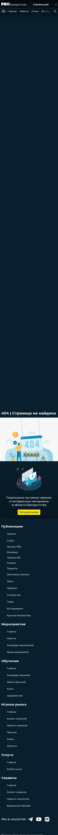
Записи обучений (16, 682)
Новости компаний (17, 725)
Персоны (12, 732)
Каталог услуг (14, 769)
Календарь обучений (18, 675)
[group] (12, 11)
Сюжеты (11, 562)
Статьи (10, 540)
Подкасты (12, 568)
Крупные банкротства (18, 615)
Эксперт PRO (14, 546)
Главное (11, 631)
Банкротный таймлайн (19, 805)
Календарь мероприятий (20, 645)
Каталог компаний (17, 718)
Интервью (12, 552)
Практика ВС (14, 557)
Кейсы (10, 739)
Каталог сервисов (16, 792)
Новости (11, 533)
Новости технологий (18, 798)
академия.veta (14, 695)
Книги (10, 688)
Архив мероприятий (18, 652)
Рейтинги (12, 746)
